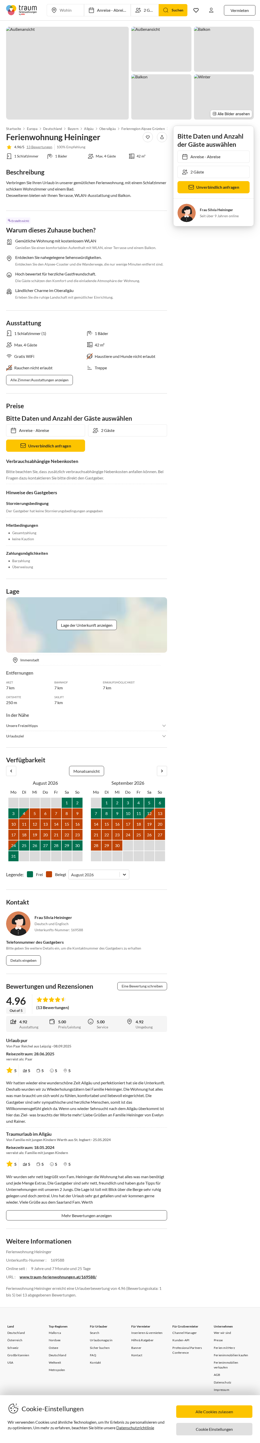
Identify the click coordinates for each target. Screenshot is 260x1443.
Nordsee (54, 1340)
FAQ (93, 1355)
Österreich (14, 1340)
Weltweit (55, 1362)
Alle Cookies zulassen (214, 1411)
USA (10, 1362)
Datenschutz (222, 1382)
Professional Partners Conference (187, 1350)
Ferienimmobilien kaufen (231, 1355)
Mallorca (55, 1333)
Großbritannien (18, 1355)
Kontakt (95, 1362)
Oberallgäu (107, 129)
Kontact (136, 1355)
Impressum (221, 1390)
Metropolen (57, 1370)
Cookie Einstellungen (214, 1429)
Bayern (73, 129)
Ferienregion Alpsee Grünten (143, 129)
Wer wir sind (222, 1333)
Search (94, 1333)
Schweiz (13, 1348)
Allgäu (88, 129)
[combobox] (71, 874)
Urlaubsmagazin (101, 1340)
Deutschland (52, 129)
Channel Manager (184, 1333)
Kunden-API (180, 1340)
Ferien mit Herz (224, 1348)
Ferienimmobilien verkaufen (226, 1365)
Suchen (177, 10)
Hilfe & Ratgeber (142, 1340)
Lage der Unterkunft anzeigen (86, 625)
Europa (32, 129)
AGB (217, 1375)
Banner (136, 1348)
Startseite (13, 129)
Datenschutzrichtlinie (135, 1427)
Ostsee (53, 1348)
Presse (218, 1340)
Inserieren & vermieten (146, 1333)
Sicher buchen (100, 1348)
